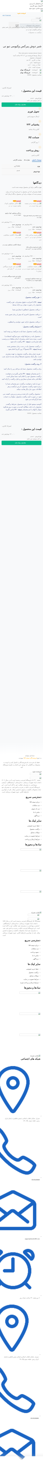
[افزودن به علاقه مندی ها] (27, 212)
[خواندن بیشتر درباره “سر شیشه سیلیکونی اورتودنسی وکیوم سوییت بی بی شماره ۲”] (38, 275)
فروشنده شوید (21, 13)
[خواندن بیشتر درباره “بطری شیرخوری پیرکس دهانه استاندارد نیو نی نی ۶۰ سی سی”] (38, 243)
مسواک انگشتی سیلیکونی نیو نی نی (12, 244)
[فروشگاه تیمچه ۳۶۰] (36, 20)
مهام (33, 229)
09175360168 (7, 15)
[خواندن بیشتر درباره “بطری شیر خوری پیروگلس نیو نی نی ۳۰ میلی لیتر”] (18, 272)
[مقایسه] (33, 212)
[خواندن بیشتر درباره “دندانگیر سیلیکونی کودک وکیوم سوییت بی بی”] (18, 209)
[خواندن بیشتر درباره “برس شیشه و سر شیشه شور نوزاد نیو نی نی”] (38, 212)
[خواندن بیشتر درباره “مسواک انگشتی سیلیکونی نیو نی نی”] (18, 241)
